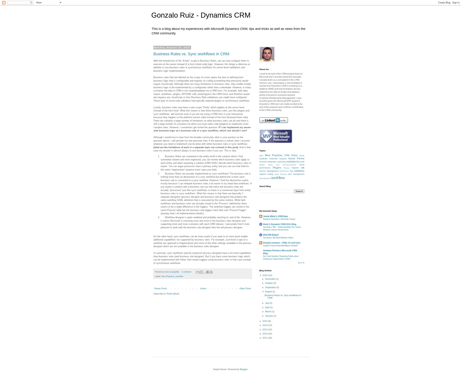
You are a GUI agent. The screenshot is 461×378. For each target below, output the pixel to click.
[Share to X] (204, 272)
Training (283, 174)
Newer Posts (160, 288)
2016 (265, 275)
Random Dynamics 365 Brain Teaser (279, 219)
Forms (300, 158)
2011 (265, 338)
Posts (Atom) (173, 293)
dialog (301, 155)
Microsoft (300, 162)
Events (291, 158)
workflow (179, 276)
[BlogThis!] (201, 272)
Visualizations (265, 178)
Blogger (243, 369)
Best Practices (168, 276)
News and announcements (282, 165)
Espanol (283, 159)
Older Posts (245, 288)
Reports (295, 168)
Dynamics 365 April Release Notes (278, 238)
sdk (302, 167)
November (270, 279)
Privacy (286, 168)
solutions (299, 170)
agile (261, 155)
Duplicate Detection (268, 159)
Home (203, 288)
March (268, 311)
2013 (265, 329)
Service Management (268, 171)
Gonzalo (263, 162)
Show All (301, 263)
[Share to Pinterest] (211, 272)
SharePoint (284, 171)
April (267, 307)
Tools (276, 174)
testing (270, 174)
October (269, 283)
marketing (281, 162)
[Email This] (197, 272)
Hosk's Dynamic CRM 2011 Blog (279, 224)
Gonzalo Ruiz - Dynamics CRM (200, 15)
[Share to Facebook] (208, 272)
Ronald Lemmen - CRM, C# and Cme (281, 243)
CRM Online (291, 155)
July (267, 303)
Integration (272, 162)
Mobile (262, 165)
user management (296, 174)
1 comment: (186, 272)
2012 (265, 333)
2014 (265, 325)
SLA (291, 171)
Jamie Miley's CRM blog (275, 216)
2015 (265, 321)
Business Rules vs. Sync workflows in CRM (191, 54)
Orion (301, 165)
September (270, 287)
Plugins (277, 167)
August (268, 291)
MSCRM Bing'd (270, 235)
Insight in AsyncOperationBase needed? (280, 245)
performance (264, 168)
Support (262, 174)
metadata (291, 161)
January (269, 316)
